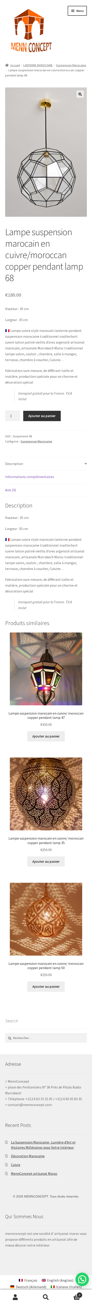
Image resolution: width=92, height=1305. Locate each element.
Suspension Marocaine (71, 65)
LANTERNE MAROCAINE (38, 65)
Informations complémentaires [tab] (29, 476)
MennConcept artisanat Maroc (34, 1173)
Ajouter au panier (42, 415)
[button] (80, 94)
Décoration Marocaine (28, 1156)
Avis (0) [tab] (10, 490)
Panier (70, 1293)
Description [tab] (14, 463)
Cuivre (15, 1164)
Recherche (46, 1297)
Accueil (15, 65)
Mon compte (15, 1297)
